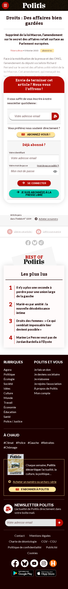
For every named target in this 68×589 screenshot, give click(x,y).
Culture (8, 393)
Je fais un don (42, 369)
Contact (20, 535)
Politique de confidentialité (24, 547)
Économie (10, 407)
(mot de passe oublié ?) (48, 165)
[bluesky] (24, 564)
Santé (7, 416)
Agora (7, 369)
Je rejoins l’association (47, 383)
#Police (20, 442)
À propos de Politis (46, 388)
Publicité (51, 547)
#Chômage (10, 447)
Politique (9, 374)
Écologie (9, 379)
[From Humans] (53, 564)
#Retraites (47, 442)
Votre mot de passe (18, 165)
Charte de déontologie (23, 541)
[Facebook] (15, 564)
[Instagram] (44, 564)
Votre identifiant (17, 152)
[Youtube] (34, 564)
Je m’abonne (41, 379)
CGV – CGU (48, 541)
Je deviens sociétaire (47, 374)
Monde (8, 397)
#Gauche (33, 442)
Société (8, 383)
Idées (7, 388)
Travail (8, 402)
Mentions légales (40, 535)
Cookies (32, 553)
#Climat (9, 442)
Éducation (10, 412)
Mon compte (42, 393)
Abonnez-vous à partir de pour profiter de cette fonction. (30, 234)
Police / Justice (13, 421)
